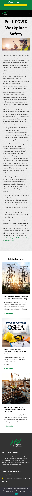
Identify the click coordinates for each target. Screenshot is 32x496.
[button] (29, 13)
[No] (30, 491)
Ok (16, 493)
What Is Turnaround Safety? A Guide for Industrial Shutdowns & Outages (16, 298)
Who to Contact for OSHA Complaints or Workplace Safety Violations (15, 352)
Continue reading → (9, 313)
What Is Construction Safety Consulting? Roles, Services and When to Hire (14, 409)
